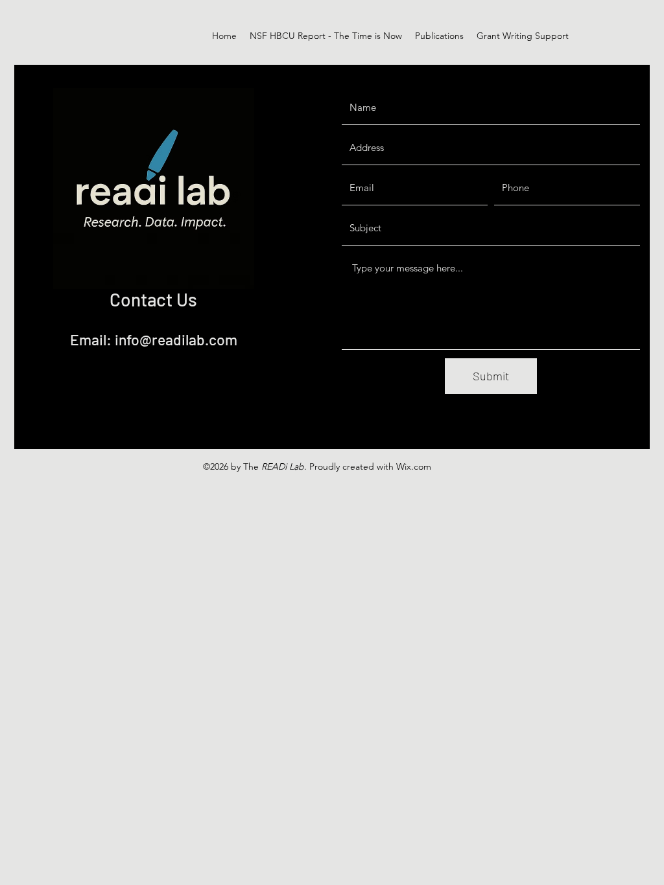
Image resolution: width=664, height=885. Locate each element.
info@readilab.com (176, 339)
